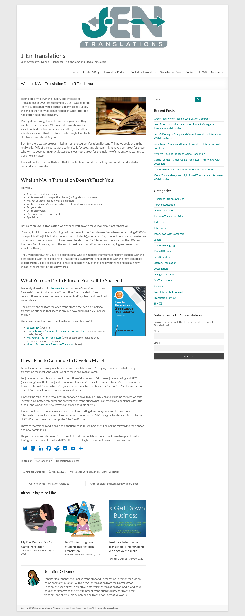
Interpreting (161, 227)
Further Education (110, 471)
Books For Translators (143, 72)
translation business (67, 460)
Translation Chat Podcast (168, 291)
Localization (161, 268)
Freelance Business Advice (86, 471)
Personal (159, 286)
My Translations (163, 280)
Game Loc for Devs (170, 72)
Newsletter (217, 72)
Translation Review (165, 297)
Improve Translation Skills (169, 216)
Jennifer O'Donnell (36, 471)
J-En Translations (43, 55)
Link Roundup (162, 256)
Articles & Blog (91, 72)
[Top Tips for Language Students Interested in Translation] (83, 501)
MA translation (43, 460)
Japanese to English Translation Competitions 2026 (183, 169)
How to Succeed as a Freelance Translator (50, 344)
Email (157, 342)
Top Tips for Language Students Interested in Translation (79, 546)
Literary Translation (165, 262)
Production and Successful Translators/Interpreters (56, 330)
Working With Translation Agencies (47, 483)
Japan (157, 239)
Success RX (57, 288)
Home (75, 72)
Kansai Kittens (162, 251)
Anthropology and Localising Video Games (116, 483)
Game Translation (164, 210)
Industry (159, 222)
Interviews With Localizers (169, 233)
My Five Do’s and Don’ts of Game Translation (179, 153)
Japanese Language (165, 245)
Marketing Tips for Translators (44, 337)
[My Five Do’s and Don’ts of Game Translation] (39, 501)
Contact (190, 72)
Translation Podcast (115, 72)
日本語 (203, 72)
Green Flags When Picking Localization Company (182, 118)
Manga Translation (165, 274)
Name (157, 331)
